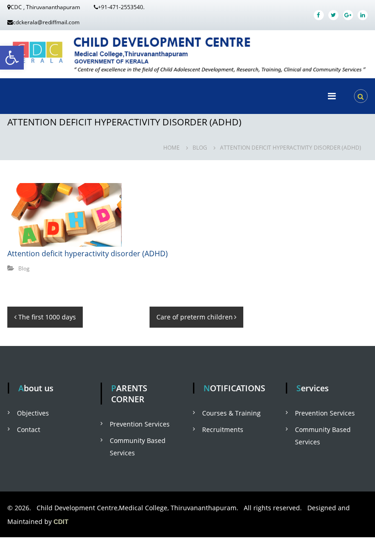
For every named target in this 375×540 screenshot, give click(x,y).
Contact (28, 429)
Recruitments (222, 429)
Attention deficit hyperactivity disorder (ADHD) (87, 253)
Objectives (33, 413)
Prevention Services (140, 424)
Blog (200, 147)
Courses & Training (231, 413)
